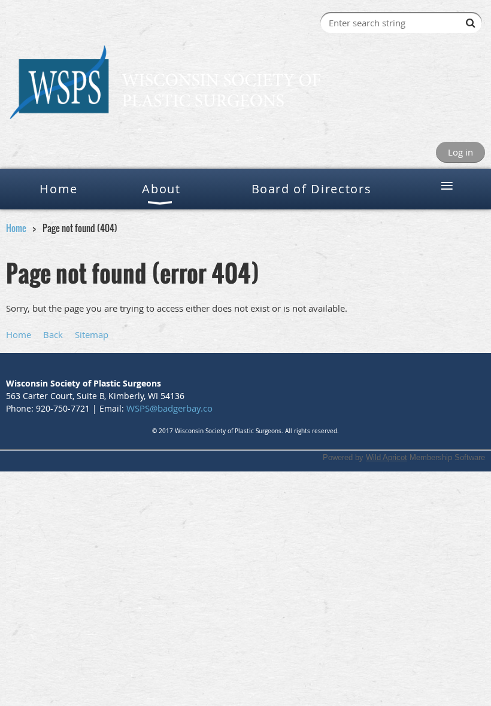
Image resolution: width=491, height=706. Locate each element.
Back (53, 334)
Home (16, 228)
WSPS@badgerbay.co (169, 408)
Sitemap (91, 334)
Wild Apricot (386, 457)
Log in (460, 152)
